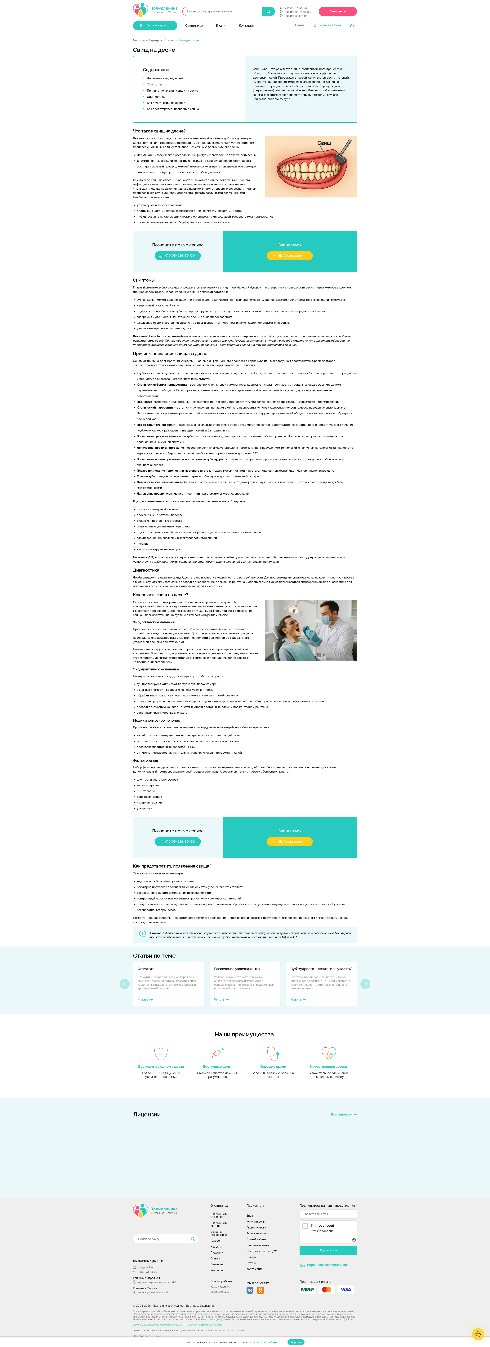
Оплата (251, 1257)
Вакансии (217, 1264)
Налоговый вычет (258, 1245)
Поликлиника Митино (219, 1224)
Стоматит (146, 969)
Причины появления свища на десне (172, 90)
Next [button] (365, 984)
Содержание (156, 69)
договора (210, 1319)
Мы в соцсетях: (258, 1283)
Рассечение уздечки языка (237, 969)
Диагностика (156, 96)
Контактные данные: (149, 1261)
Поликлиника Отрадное (219, 1215)
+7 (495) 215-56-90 (295, 7)
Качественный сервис (329, 1066)
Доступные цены (217, 1066)
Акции (299, 25)
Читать (143, 999)
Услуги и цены (157, 25)
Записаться (338, 11)
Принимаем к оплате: (316, 1282)
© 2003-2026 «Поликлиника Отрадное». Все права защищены (173, 1305)
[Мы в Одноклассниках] (260, 1290)
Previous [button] (125, 984)
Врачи (220, 25)
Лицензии (217, 1252)
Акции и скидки (256, 1227)
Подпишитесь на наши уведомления (327, 1205)
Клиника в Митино (295, 15)
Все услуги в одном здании (161, 1066)
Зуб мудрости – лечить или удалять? (321, 969)
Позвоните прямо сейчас (177, 244)
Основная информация (219, 1233)
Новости (216, 1246)
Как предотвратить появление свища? (173, 109)
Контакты (246, 25)
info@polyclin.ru (145, 1267)
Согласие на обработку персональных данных (158, 1325)
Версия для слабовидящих (327, 1265)
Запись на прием (257, 1233)
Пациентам (255, 1205)
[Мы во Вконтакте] (250, 1290)
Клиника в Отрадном (297, 11)
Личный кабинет (330, 25)
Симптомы (154, 84)
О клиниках (194, 25)
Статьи (169, 40)
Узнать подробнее (265, 1342)
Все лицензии (341, 1114)
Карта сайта (255, 1269)
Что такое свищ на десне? (165, 78)
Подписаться (328, 1250)
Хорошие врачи (273, 1066)
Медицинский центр (146, 40)
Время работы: (222, 1281)
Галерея (216, 1240)
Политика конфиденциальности (204, 1325)
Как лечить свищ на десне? (166, 103)
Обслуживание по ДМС (262, 1251)
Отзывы (215, 1258)
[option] (168, 984)
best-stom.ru (155, 1336)
